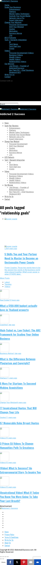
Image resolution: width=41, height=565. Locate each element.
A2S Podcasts (10, 38)
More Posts (5, 278)
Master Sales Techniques (19, 14)
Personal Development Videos (21, 53)
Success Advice (15, 33)
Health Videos (14, 59)
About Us (8, 542)
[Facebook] (10, 562)
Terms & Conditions (11, 537)
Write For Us (9, 75)
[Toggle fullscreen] (5, 556)
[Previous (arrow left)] (1, 558)
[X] (17, 562)
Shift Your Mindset (16, 27)
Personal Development (18, 25)
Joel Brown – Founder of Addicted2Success (19, 67)
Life (10, 35)
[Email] (30, 562)
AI (10, 42)
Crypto (11, 48)
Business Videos (16, 55)
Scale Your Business (13, 7)
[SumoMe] (37, 562)
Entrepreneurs (14, 9)
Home (7, 5)
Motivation (13, 31)
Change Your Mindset (13, 22)
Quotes (12, 29)
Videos (7, 51)
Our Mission (9, 64)
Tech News (13, 44)
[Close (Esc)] (1, 556)
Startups (12, 12)
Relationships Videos (17, 62)
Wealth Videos (15, 57)
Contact (8, 77)
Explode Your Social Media (19, 16)
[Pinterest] (23, 562)
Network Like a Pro (16, 18)
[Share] (3, 556)
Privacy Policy (9, 534)
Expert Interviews (16, 20)
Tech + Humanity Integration (16, 40)
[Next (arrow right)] (3, 558)
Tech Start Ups (15, 46)
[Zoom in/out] (8, 556)
